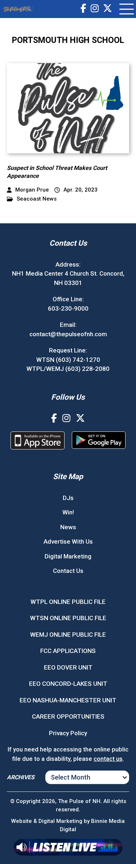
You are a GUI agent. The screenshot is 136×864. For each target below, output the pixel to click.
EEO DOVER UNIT (68, 667)
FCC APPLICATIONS (68, 650)
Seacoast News (37, 199)
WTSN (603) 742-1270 (68, 359)
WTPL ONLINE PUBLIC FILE (68, 601)
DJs (68, 497)
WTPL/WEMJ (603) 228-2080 (68, 368)
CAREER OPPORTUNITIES (68, 716)
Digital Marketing (68, 556)
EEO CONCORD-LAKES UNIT (68, 683)
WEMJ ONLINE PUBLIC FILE (68, 634)
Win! (68, 512)
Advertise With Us (68, 541)
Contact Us (68, 570)
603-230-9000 (68, 308)
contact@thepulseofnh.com (68, 334)
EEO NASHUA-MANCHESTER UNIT (68, 700)
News (68, 527)
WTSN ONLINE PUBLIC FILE (68, 618)
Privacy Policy (68, 733)
